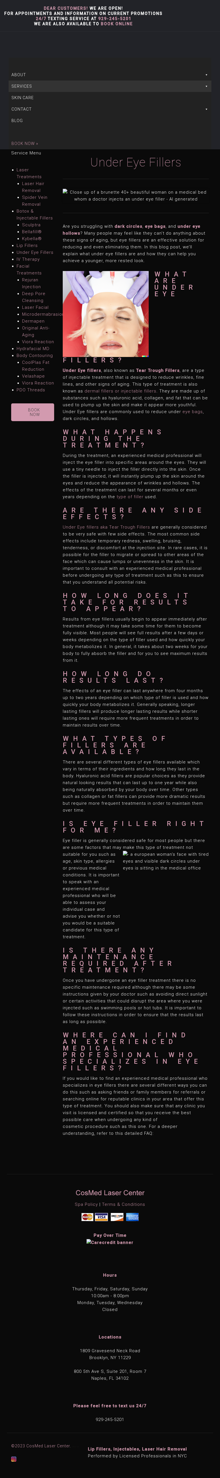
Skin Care (22, 97)
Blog (17, 120)
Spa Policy (86, 1204)
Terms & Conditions (123, 1204)
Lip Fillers (27, 245)
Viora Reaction (38, 341)
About (18, 74)
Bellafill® (32, 231)
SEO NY (75, 1447)
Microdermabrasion (43, 314)
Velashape (33, 376)
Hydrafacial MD (33, 348)
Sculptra (31, 224)
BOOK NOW (34, 412)
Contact (21, 109)
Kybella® (32, 238)
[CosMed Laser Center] (4, 45)
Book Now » (24, 143)
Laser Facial (35, 307)
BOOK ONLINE (117, 23)
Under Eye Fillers (35, 252)
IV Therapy (28, 259)
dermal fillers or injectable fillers (120, 391)
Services (21, 86)
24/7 (41, 18)
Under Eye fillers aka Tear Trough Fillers (106, 527)
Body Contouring (35, 355)
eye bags (192, 411)
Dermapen (33, 321)
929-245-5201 (114, 18)
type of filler (130, 496)
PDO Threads (31, 389)
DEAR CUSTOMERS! (66, 8)
